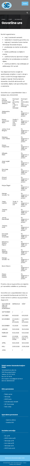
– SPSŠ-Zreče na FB (9, 438)
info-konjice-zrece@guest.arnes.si (12, 379)
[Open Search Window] (27, 12)
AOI (14, 464)
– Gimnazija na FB (8, 441)
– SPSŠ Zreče (7, 399)
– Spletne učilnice (10, 420)
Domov (3, 19)
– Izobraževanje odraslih (10, 402)
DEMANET (19, 464)
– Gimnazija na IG (8, 446)
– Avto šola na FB (8, 443)
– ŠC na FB (6, 436)
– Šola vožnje (7, 407)
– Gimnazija (6, 397)
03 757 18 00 (11, 374)
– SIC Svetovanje (8, 404)
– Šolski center (7, 394)
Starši (10, 19)
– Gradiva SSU (9, 422)
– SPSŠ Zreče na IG (9, 448)
